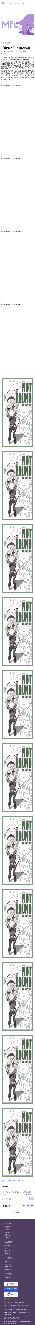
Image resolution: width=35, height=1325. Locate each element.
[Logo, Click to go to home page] (2, 3)
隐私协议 (7, 1251)
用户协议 (7, 1248)
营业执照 (7, 1245)
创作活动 (7, 1235)
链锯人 (9, 1180)
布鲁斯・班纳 (5, 52)
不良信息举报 (8, 1261)
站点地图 (6, 1299)
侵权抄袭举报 (8, 1264)
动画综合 (7, 43)
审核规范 (7, 1253)
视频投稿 (7, 1232)
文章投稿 (7, 1229)
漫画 (19, 1180)
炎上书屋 (12, 1318)
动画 (2, 43)
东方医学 (18, 1318)
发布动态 (7, 1227)
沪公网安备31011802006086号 (15, 1302)
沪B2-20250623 (23, 1306)
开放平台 (7, 1237)
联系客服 (7, 1277)
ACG (23, 1180)
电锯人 (3, 1180)
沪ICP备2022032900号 (20, 1309)
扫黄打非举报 (8, 1269)
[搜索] (24, 3)
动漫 (14, 1180)
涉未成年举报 (8, 1267)
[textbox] (17, 1192)
